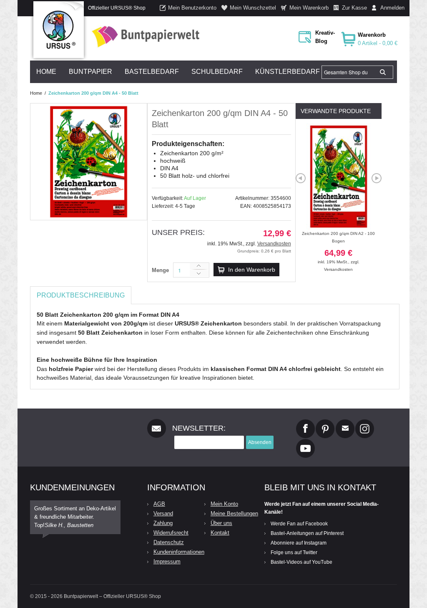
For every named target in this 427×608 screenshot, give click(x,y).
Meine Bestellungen (234, 513)
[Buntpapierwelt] (143, 36)
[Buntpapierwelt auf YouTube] (305, 442)
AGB (159, 504)
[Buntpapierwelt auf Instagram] (364, 423)
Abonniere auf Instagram (299, 543)
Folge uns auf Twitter (294, 552)
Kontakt (220, 533)
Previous (301, 178)
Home (36, 93)
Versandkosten (274, 244)
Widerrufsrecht (170, 533)
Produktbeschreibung (81, 295)
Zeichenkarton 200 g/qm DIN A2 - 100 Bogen (338, 247)
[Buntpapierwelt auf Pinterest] (325, 423)
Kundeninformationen (178, 552)
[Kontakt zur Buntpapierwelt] (345, 423)
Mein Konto (224, 504)
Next (377, 178)
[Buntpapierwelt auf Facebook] (305, 423)
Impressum (167, 561)
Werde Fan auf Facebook (299, 524)
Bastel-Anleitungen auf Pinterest (307, 533)
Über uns (221, 523)
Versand (163, 513)
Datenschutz (168, 542)
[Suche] (383, 72)
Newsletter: (199, 428)
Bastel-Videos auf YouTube (301, 562)
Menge (160, 270)
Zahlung (163, 523)
